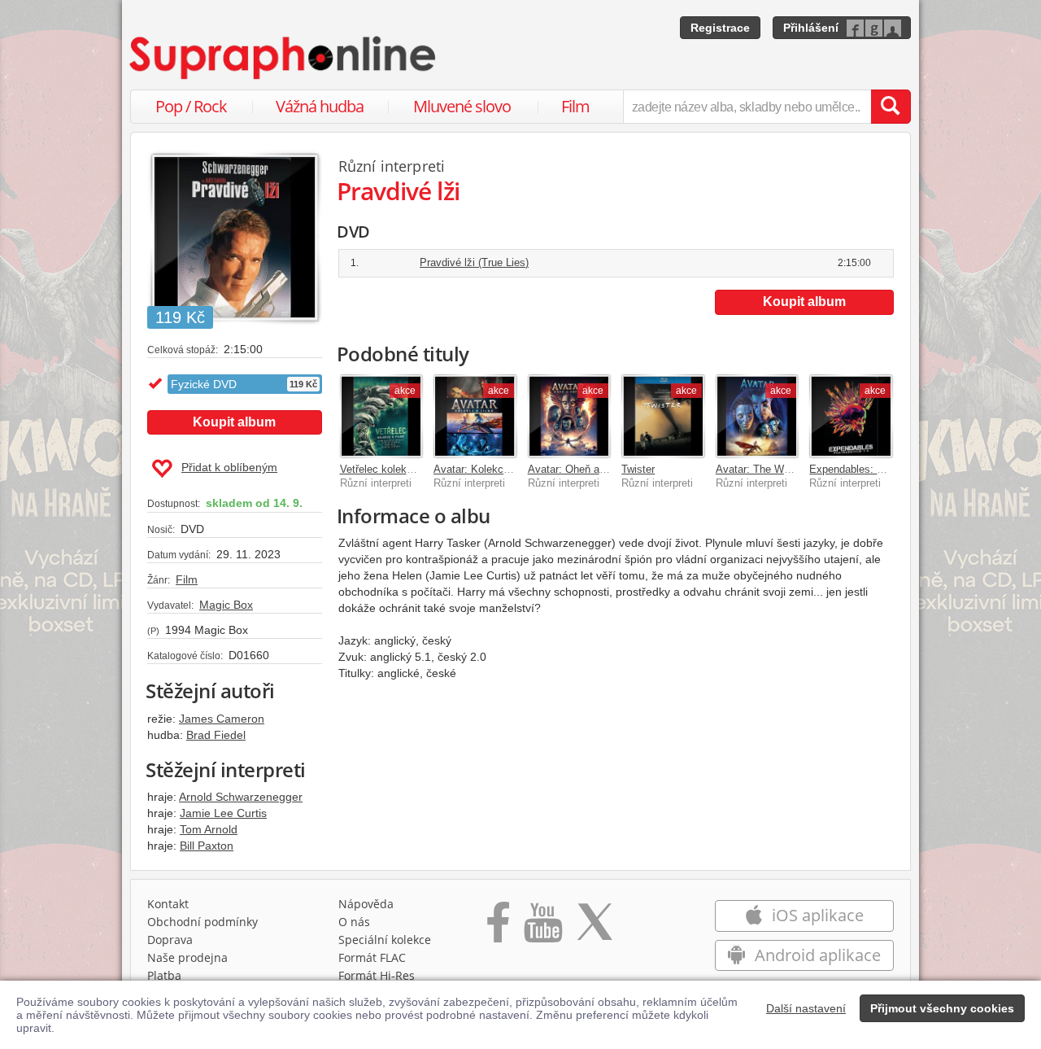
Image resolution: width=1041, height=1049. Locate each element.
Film (575, 106)
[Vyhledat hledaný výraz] (890, 107)
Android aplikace (816, 955)
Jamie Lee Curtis (223, 813)
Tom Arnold (208, 829)
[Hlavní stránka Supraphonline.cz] (283, 57)
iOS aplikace (816, 915)
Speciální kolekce (384, 939)
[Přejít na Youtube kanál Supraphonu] (542, 927)
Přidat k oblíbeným (229, 467)
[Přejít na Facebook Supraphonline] (498, 927)
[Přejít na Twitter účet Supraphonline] (594, 927)
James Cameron (221, 718)
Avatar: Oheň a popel (578, 469)
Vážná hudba (320, 106)
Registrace (720, 27)
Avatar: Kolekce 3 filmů (488, 469)
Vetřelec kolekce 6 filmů (396, 469)
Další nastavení (806, 1008)
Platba (164, 975)
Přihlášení (810, 27)
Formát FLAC (372, 957)
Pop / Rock (191, 106)
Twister (638, 469)
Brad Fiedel (216, 734)
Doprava (170, 939)
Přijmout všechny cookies (942, 1008)
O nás (354, 921)
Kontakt (168, 903)
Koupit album (234, 422)
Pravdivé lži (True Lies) (474, 262)
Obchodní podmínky (202, 921)
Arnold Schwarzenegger (241, 796)
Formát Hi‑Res (376, 975)
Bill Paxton (206, 845)
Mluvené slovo (462, 106)
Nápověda (366, 903)
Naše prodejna (187, 957)
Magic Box (226, 604)
